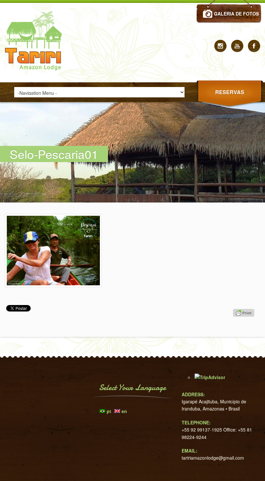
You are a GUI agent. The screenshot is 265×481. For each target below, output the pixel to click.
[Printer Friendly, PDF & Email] (244, 324)
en (124, 411)
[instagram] (220, 46)
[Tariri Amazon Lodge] (35, 80)
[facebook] (254, 46)
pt (109, 411)
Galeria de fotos (236, 13)
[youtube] (237, 46)
